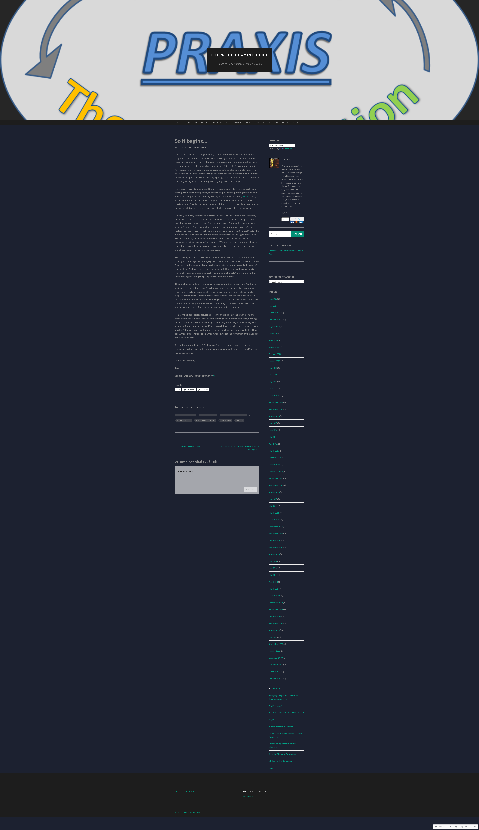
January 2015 (274, 519)
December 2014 (276, 526)
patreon (246, 196)
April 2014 (273, 582)
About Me (217, 122)
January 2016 (274, 464)
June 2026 (273, 306)
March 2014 (274, 589)
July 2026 (273, 299)
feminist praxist (208, 415)
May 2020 (273, 340)
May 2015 (273, 506)
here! (215, 375)
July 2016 (273, 423)
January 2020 (274, 361)
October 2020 (275, 312)
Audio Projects (254, 122)
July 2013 (273, 637)
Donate (297, 122)
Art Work (234, 122)
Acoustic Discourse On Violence (282, 754)
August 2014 (274, 554)
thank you (226, 420)
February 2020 (275, 354)
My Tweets (248, 796)
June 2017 (273, 388)
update (239, 420)
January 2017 (274, 395)
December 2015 (276, 471)
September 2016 (276, 409)
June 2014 (273, 568)
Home (180, 122)
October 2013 (275, 616)
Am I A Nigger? (275, 706)
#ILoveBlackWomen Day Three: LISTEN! (286, 712)
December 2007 (276, 658)
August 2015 (274, 492)
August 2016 (274, 416)
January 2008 (274, 651)
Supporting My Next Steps (187, 446)
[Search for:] (286, 234)
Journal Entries (201, 407)
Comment (250, 489)
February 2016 (275, 457)
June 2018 (273, 374)
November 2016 (276, 402)
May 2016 (273, 437)
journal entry (184, 420)
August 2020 (274, 326)
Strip (271, 768)
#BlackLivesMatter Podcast (281, 726)
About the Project (197, 122)
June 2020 (273, 333)
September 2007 (276, 678)
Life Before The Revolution (280, 761)
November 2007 (276, 664)
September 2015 (276, 485)
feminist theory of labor (234, 415)
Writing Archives (277, 122)
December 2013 (276, 602)
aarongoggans (197, 147)
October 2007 (275, 671)
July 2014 (273, 561)
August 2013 (274, 630)
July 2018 (273, 368)
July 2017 (273, 381)
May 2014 (273, 575)
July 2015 (273, 499)
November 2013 (276, 609)
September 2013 (276, 623)
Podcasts (275, 689)
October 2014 (275, 540)
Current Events (187, 407)
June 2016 (273, 430)
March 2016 (274, 451)
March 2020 (274, 347)
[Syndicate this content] (269, 689)
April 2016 (273, 444)
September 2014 (276, 547)
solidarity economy (206, 420)
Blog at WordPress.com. (188, 812)
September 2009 (276, 644)
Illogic (271, 719)
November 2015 (276, 478)
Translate (288, 148)
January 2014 (274, 595)
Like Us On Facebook (184, 791)
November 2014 (276, 533)
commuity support (186, 415)
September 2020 (276, 319)
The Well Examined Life (240, 55)
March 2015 (274, 513)
